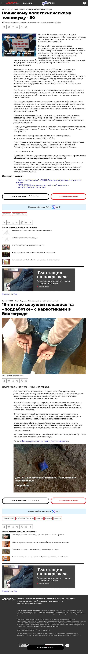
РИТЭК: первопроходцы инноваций (24, 238)
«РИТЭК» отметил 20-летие (31, 187)
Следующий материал (45, 647)
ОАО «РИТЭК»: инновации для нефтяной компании (42, 185)
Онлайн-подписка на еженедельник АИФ (48, 601)
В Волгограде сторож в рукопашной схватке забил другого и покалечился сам (40, 542)
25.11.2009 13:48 (7, 9)
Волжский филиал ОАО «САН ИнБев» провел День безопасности (35, 260)
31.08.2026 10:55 (7, 301)
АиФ (21, 375)
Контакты (20, 598)
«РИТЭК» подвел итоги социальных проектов (28, 245)
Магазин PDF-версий (24, 601)
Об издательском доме (55, 598)
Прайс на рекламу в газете (35, 598)
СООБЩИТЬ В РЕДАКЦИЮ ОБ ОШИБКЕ (29, 604)
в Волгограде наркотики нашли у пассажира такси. (44, 441)
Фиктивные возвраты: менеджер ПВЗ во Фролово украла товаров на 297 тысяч (40, 557)
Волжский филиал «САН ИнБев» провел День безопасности (33, 252)
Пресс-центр (70, 598)
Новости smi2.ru (9, 294)
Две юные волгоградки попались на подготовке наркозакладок (45, 479)
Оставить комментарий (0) (68, 196)
